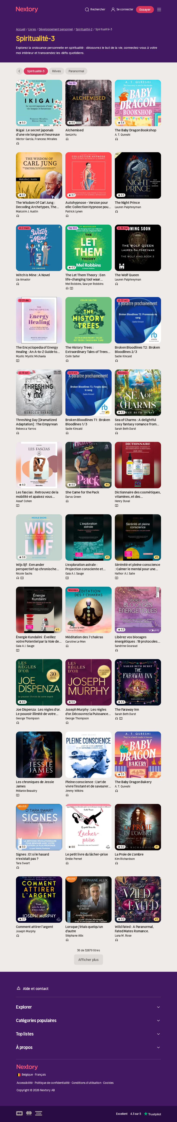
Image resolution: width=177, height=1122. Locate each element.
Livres (32, 29)
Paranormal (76, 71)
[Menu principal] (159, 9)
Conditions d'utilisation (86, 1083)
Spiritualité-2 (84, 29)
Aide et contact (35, 988)
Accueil (20, 29)
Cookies (108, 1083)
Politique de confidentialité (52, 1083)
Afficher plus (88, 959)
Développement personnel (56, 29)
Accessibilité (25, 1083)
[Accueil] (49, 9)
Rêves (56, 71)
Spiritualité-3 (35, 71)
